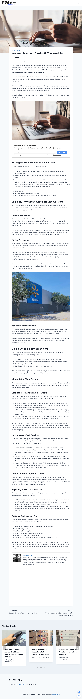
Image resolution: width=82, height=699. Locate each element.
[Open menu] (78, 3)
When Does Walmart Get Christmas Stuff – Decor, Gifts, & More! (59, 613)
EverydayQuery (17, 61)
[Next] (77, 648)
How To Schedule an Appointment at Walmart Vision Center (40, 652)
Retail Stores (16, 50)
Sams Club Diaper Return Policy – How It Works (24, 612)
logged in (21, 684)
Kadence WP (56, 694)
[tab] (37, 667)
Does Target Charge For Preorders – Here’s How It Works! (68, 652)
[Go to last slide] (4, 648)
